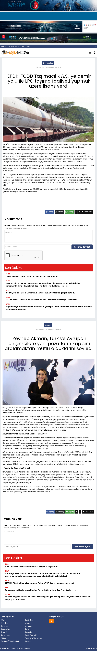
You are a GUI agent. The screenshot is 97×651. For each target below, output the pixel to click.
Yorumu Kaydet (82, 247)
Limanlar (28, 626)
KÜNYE (3, 46)
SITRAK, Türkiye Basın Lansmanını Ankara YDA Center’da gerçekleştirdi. (40, 293)
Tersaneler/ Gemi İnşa (33, 638)
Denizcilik (28, 632)
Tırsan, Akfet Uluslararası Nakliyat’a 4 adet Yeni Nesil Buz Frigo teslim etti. (41, 299)
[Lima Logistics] (48, 38)
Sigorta (28, 641)
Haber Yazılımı (91, 648)
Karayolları (5, 629)
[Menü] (90, 53)
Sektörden (29, 620)
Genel (27, 629)
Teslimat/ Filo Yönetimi (10, 641)
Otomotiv (4, 620)
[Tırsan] (48, 15)
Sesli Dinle (87, 211)
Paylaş (50, 211)
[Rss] (51, 621)
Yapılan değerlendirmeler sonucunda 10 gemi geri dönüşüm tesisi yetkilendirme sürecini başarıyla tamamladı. (49, 307)
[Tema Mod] (94, 52)
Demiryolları (48, 63)
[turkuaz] (48, 5)
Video (3, 638)
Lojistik (48, 325)
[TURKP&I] (48, 26)
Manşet (4, 632)
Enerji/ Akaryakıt (31, 635)
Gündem (4, 623)
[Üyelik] (95, 46)
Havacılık (4, 626)
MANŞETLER (15, 46)
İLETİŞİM (27, 46)
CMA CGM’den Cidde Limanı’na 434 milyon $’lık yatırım (32, 276)
